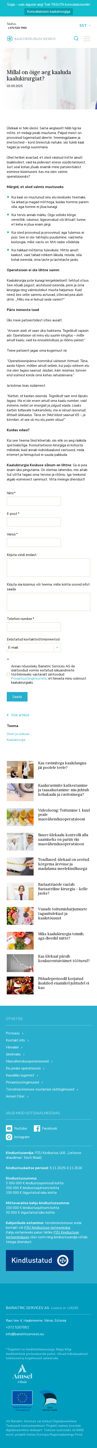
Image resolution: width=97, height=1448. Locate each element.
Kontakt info (15, 1040)
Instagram (22, 1137)
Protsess (13, 1033)
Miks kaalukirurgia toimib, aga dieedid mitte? (61, 936)
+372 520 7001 (17, 28)
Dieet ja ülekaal (18, 734)
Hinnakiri (12, 1047)
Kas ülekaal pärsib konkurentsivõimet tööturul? (64, 958)
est (83, 26)
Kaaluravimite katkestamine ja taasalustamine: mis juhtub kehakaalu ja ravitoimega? (63, 790)
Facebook (49, 1128)
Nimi (10, 493)
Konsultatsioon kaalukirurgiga (48, 11)
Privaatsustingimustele (29, 678)
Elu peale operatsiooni (23, 1068)
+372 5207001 (17, 1327)
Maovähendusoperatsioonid (27, 1061)
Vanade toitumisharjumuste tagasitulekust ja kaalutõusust (62, 913)
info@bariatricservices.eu (25, 1334)
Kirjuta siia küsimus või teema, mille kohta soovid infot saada (48, 586)
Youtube (20, 1128)
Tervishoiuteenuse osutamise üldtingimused (40, 1089)
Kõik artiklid (20, 715)
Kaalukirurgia (16, 740)
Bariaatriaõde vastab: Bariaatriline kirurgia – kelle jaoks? (63, 889)
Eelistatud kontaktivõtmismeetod (33, 639)
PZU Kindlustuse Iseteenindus (47, 1227)
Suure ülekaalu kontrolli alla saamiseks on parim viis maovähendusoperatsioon (63, 839)
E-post (12, 513)
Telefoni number (19, 619)
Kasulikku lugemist (20, 1075)
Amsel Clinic (15, 1096)
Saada (17, 697)
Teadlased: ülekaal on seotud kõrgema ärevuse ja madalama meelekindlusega (63, 864)
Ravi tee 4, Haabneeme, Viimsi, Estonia (36, 1320)
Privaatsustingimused (22, 1082)
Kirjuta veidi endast (22, 555)
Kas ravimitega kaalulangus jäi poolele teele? (62, 765)
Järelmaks (13, 1054)
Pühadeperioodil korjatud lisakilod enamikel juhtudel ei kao (63, 983)
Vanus (11, 534)
